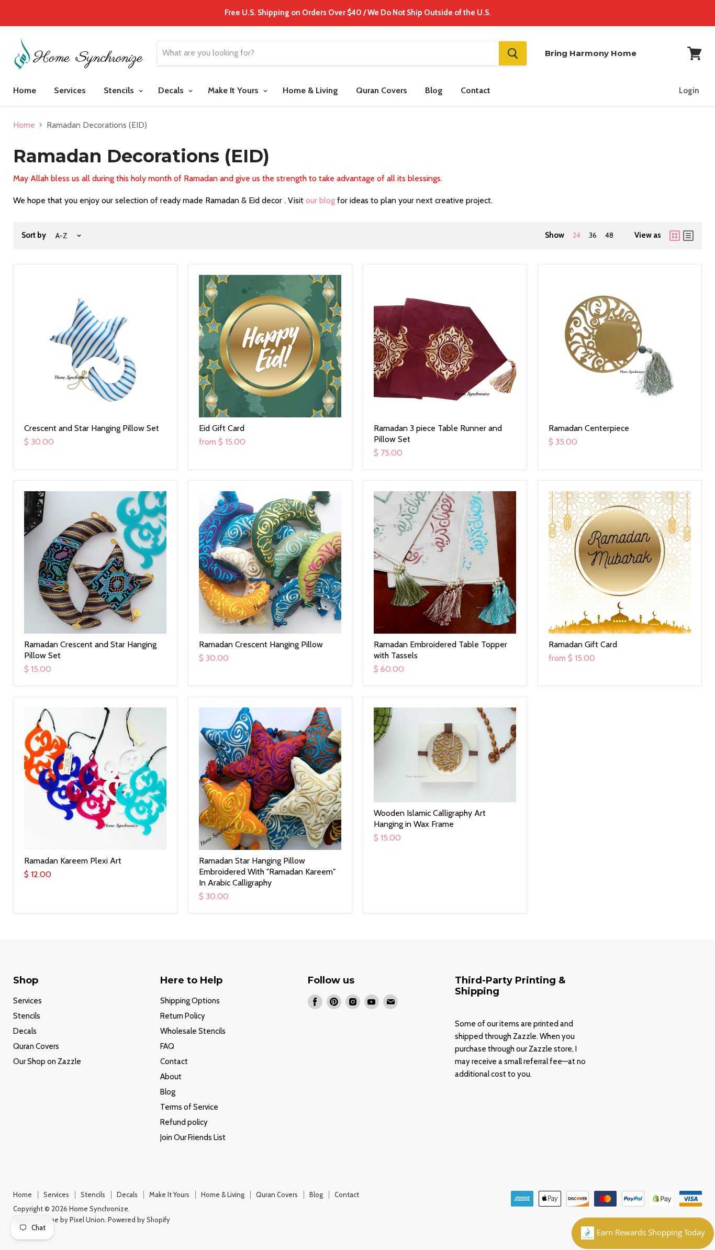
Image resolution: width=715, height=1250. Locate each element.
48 (609, 235)
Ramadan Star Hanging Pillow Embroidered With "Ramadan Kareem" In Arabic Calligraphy (267, 872)
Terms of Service (189, 1107)
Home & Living (310, 90)
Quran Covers (381, 90)
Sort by (33, 235)
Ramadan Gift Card (583, 644)
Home (24, 90)
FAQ (167, 1046)
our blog (320, 200)
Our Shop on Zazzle (47, 1061)
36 (593, 235)
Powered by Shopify (139, 1219)
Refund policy (184, 1122)
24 (576, 235)
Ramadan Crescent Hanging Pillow (261, 644)
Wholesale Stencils (193, 1031)
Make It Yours (234, 90)
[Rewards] (643, 1233)
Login (689, 90)
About (171, 1076)
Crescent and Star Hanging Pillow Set (91, 428)
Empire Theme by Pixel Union (59, 1219)
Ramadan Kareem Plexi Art (72, 861)
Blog (434, 90)
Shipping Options (190, 1000)
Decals (172, 90)
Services (70, 90)
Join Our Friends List (193, 1137)
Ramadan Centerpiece (589, 428)
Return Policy (182, 1016)
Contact (475, 90)
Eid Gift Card (221, 428)
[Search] (513, 53)
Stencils (120, 90)
